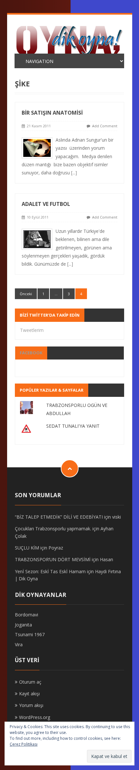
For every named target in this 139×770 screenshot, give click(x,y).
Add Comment (104, 125)
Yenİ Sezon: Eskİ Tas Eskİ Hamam (50, 571)
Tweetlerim (32, 330)
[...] (74, 173)
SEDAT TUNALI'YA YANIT (73, 426)
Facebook (31, 353)
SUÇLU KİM (27, 548)
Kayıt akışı (29, 693)
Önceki (26, 293)
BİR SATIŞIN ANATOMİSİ (52, 112)
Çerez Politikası (23, 744)
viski (116, 517)
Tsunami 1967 (30, 634)
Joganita (23, 625)
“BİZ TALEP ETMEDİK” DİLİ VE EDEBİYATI (59, 517)
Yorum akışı (31, 705)
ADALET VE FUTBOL (46, 204)
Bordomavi (26, 615)
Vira (19, 644)
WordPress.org (34, 717)
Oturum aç (30, 682)
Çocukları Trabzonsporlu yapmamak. (53, 528)
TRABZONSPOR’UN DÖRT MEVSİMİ (53, 559)
